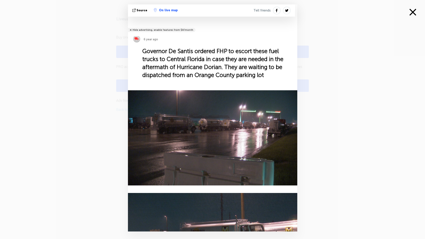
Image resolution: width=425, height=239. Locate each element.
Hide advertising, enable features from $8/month (163, 30)
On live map (168, 10)
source (142, 10)
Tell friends (262, 10)
